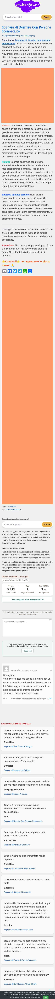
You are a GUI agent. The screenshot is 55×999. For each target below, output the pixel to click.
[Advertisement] (27, 95)
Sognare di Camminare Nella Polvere (19, 868)
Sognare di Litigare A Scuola (15, 794)
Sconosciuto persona (13, 509)
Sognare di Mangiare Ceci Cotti (17, 845)
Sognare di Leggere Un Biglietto (17, 770)
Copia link (27, 651)
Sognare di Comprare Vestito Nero (18, 930)
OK (46, 997)
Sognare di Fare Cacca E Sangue (18, 746)
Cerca (46, 17)
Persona (13, 506)
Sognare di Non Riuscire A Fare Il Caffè (20, 984)
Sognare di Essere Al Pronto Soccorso (20, 960)
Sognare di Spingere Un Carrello (17, 892)
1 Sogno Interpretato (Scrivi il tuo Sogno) (18, 36)
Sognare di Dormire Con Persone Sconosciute (26, 29)
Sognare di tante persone (16, 194)
